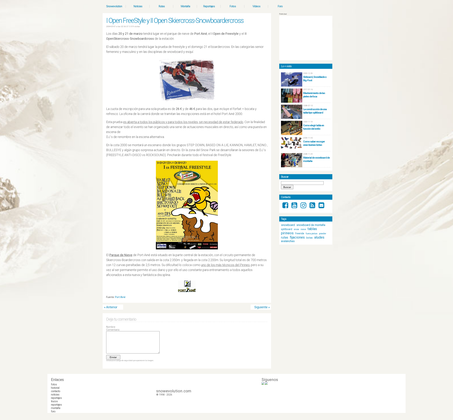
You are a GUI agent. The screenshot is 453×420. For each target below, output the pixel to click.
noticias (55, 394)
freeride (299, 233)
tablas (312, 229)
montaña (55, 408)
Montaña (185, 6)
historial (55, 387)
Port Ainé (120, 297)
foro (53, 411)
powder (322, 233)
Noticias (137, 6)
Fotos (233, 6)
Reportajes (209, 6)
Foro (280, 6)
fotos (54, 384)
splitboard (286, 229)
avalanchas (288, 241)
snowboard (288, 225)
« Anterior (110, 307)
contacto (55, 391)
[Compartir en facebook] (266, 298)
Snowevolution (114, 6)
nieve (303, 229)
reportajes (56, 398)
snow (296, 229)
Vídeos (256, 6)
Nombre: (111, 326)
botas (309, 237)
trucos (54, 401)
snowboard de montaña (310, 225)
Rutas (162, 6)
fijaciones (297, 237)
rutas (284, 237)
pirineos (287, 233)
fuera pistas (311, 233)
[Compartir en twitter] (262, 298)
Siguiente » (262, 307)
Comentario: (113, 329)
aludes (319, 237)
